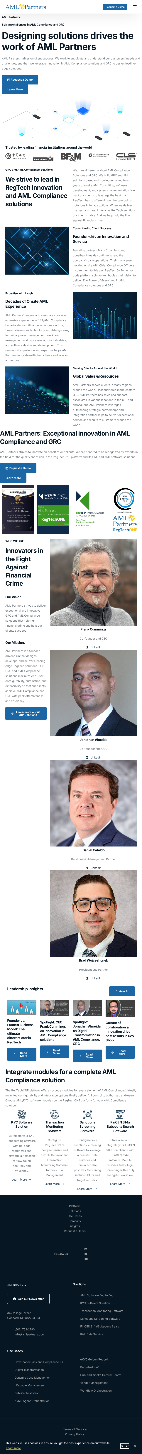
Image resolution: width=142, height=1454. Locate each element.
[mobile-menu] (134, 7)
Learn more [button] (13, 1448)
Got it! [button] (125, 1446)
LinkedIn (96, 647)
